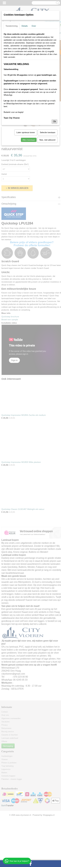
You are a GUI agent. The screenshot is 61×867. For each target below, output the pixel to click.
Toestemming (12, 26)
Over (34, 26)
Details (25, 26)
